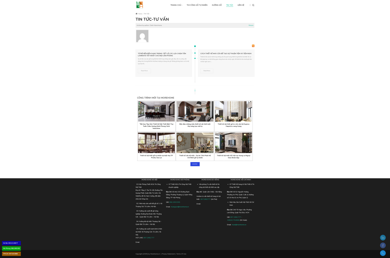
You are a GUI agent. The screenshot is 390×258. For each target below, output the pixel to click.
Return (251, 25)
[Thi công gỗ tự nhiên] (140, 5)
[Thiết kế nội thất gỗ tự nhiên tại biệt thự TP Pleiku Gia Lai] (156, 143)
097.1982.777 (149, 238)
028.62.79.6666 (233, 220)
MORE (195, 164)
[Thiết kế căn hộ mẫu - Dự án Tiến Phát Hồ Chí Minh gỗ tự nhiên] (195, 143)
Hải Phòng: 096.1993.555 (11, 248)
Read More (144, 71)
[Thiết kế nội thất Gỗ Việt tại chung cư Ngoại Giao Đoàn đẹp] (233, 143)
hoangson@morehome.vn (180, 207)
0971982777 (205, 199)
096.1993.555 (174, 202)
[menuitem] (176, 5)
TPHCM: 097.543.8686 (10, 254)
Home (140, 14)
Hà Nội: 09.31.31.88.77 (10, 243)
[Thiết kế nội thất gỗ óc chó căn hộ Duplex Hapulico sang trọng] (233, 111)
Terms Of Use (181, 254)
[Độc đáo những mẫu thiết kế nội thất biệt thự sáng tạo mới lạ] (195, 111)
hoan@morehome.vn (239, 225)
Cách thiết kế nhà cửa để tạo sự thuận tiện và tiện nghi (225, 53)
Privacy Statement (168, 254)
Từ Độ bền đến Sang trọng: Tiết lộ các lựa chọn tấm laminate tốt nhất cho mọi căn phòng (162, 54)
